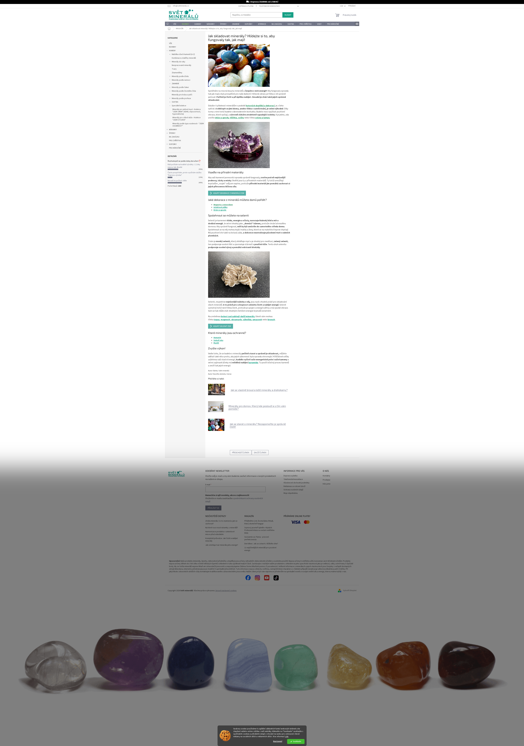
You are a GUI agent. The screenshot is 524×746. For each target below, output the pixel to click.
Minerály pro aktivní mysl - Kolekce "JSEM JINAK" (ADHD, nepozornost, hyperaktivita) (186, 111)
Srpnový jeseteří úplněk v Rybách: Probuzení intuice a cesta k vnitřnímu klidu (259, 530)
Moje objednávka (291, 493)
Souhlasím (297, 741)
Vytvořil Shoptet (349, 590)
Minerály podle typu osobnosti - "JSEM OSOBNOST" (188, 124)
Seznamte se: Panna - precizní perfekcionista (256, 538)
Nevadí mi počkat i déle (177, 180)
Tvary (174, 69)
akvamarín (236, 319)
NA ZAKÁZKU (174, 137)
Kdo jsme (326, 484)
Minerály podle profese (181, 98)
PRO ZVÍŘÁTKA (175, 140)
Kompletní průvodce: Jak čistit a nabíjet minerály (221, 539)
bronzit (271, 319)
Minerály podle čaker (180, 87)
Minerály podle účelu (180, 76)
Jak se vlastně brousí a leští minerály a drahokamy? (259, 389)
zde (287, 736)
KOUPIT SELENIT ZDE (222, 326)
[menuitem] (167, 24)
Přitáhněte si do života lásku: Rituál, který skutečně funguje (258, 522)
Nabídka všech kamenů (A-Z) (183, 54)
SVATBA (175, 102)
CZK (341, 6)
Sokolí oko (218, 340)
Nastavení (277, 741)
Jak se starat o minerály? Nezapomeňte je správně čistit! (258, 425)
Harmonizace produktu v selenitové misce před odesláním (220, 533)
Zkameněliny (177, 72)
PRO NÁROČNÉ (175, 148)
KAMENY (172, 50)
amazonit (257, 319)
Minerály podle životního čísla (184, 91)
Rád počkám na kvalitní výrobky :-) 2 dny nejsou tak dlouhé (184, 166)
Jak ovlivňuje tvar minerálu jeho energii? (221, 545)
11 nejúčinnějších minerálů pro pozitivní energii (260, 549)
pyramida (253, 362)
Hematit (217, 337)
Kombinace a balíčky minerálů (184, 58)
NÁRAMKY (173, 129)
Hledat (288, 15)
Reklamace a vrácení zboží (294, 486)
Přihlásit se (213, 508)
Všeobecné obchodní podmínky (296, 482)
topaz (217, 319)
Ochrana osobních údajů (293, 489)
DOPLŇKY (173, 144)
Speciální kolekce (179, 105)
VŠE (170, 43)
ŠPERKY (172, 133)
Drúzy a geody (220, 210)
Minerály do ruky (178, 61)
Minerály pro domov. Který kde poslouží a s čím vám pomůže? (257, 407)
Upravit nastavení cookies (226, 590)
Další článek (260, 452)
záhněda (247, 319)
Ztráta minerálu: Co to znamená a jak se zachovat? (221, 522)
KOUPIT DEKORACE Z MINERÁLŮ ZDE (228, 193)
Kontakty (326, 476)
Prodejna (326, 480)
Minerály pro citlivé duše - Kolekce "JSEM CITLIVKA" (186, 118)
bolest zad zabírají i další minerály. (238, 316)
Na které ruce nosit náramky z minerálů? (221, 527)
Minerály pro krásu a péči (182, 94)
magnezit (225, 319)
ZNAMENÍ (175, 83)
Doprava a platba (246, 6)
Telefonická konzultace (269, 6)
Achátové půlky (220, 207)
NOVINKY (172, 47)
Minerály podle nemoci (181, 80)
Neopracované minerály (181, 65)
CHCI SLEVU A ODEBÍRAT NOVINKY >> (20, 729)
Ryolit (216, 343)
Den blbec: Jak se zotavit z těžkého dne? (261, 543)
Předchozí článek (240, 452)
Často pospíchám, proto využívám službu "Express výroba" (184, 174)
